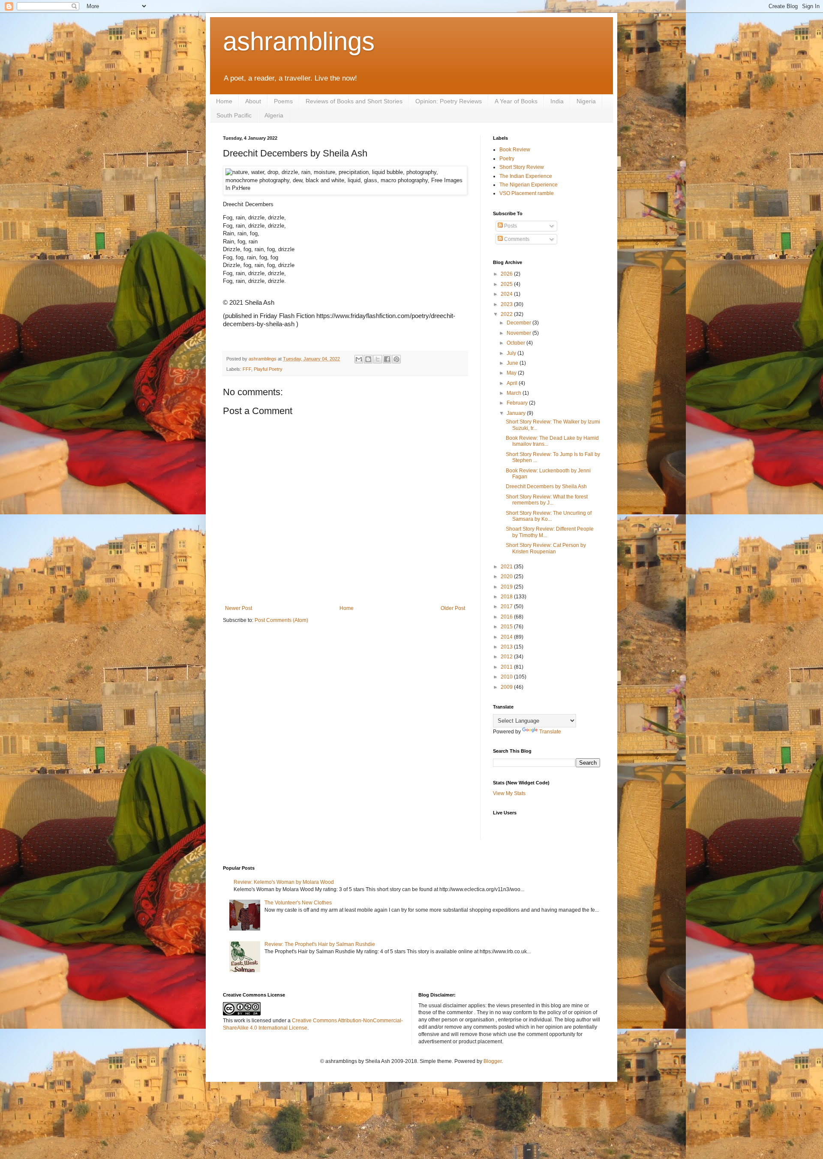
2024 (507, 294)
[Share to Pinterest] (396, 359)
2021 (507, 567)
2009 (507, 687)
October (516, 343)
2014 (507, 637)
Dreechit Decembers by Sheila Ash (546, 486)
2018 (507, 597)
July (512, 353)
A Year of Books (516, 101)
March (515, 393)
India (557, 101)
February (518, 403)
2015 (507, 627)
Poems (283, 101)
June (513, 363)
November (519, 333)
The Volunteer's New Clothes (298, 903)
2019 (507, 587)
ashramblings (299, 41)
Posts (510, 226)
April (513, 383)
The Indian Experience (525, 176)
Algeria (273, 115)
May (512, 373)
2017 (507, 607)
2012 (507, 657)
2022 (507, 314)
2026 (507, 274)
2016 (507, 617)
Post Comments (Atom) (281, 620)
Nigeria (586, 101)
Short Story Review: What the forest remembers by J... (547, 500)
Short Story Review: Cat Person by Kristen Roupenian (546, 548)
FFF (247, 369)
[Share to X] (377, 359)
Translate (550, 732)
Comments (516, 239)
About (253, 101)
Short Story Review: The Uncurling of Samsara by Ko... (549, 516)
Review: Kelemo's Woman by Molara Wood (284, 882)
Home (224, 101)
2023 (507, 304)
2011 (507, 667)
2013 (507, 647)
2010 (507, 677)
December (519, 323)
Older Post (453, 608)
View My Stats (509, 793)
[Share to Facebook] (387, 359)
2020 (507, 576)
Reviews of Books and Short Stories (354, 101)
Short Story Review (521, 167)
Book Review (514, 150)
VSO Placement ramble (526, 193)
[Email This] (358, 359)
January (517, 413)
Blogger (493, 1061)
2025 (507, 284)
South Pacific (234, 115)
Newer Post (238, 608)
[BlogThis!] (368, 359)
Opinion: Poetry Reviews (448, 101)
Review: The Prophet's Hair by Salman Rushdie (319, 944)
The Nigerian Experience (528, 185)
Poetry (506, 159)
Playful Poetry (268, 369)
